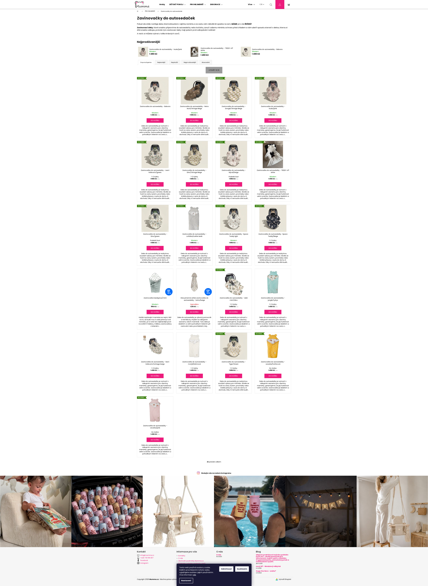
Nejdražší (174, 62)
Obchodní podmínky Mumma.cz (191, 561)
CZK (261, 4)
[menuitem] (162, 4)
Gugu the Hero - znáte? (266, 571)
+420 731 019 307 (146, 558)
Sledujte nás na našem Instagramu (216, 473)
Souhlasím (242, 569)
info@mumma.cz (147, 555)
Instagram (144, 563)
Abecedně (206, 62)
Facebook (144, 560)
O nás (180, 558)
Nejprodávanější (190, 62)
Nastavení (186, 580)
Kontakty (181, 556)
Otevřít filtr (214, 70)
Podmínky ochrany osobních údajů (191, 563)
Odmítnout (226, 569)
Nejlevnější (161, 62)
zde (194, 575)
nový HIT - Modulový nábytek (268, 566)
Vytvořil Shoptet (285, 579)
